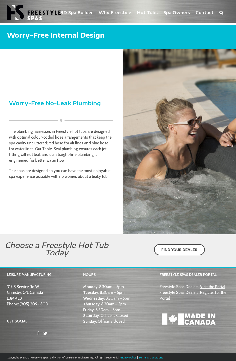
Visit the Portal (212, 286)
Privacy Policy (128, 357)
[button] (221, 12)
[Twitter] (45, 333)
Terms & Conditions (151, 357)
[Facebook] (38, 333)
